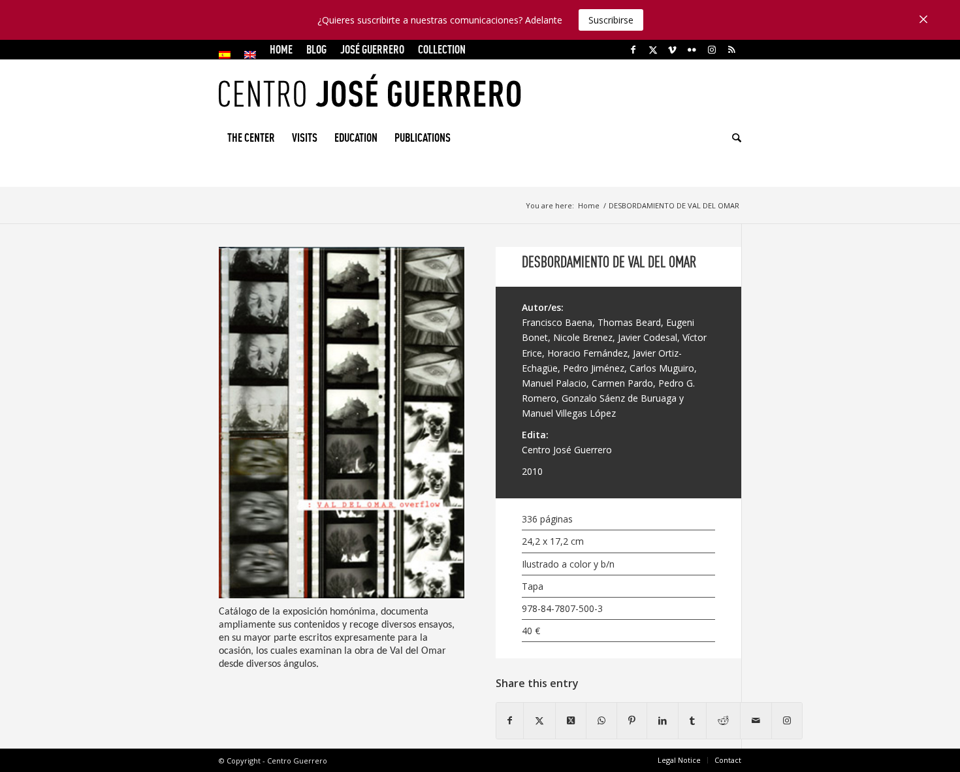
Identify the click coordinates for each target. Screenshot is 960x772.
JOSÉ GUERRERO (372, 49)
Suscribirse (610, 20)
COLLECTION (442, 49)
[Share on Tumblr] (692, 720)
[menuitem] (228, 54)
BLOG (316, 49)
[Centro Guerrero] (480, 90)
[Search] (732, 137)
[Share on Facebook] (509, 720)
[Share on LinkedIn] (662, 720)
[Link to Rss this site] (731, 49)
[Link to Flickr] (691, 49)
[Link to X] (652, 49)
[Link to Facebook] (633, 49)
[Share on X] (539, 720)
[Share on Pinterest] (632, 720)
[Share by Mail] (756, 720)
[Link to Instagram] (711, 49)
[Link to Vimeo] (672, 49)
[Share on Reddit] (723, 720)
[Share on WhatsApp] (601, 720)
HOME (281, 49)
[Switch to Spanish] (225, 54)
